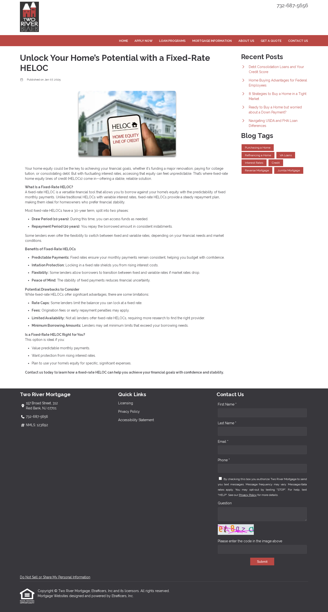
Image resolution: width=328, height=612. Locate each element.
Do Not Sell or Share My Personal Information (55, 577)
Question (225, 503)
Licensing (125, 403)
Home (123, 41)
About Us (246, 41)
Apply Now (143, 41)
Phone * (224, 460)
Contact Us (298, 41)
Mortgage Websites (53, 596)
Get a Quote (271, 41)
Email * (223, 441)
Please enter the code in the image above (250, 541)
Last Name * (227, 423)
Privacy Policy (129, 411)
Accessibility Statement (136, 420)
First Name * (227, 404)
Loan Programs (172, 41)
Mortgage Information (212, 41)
